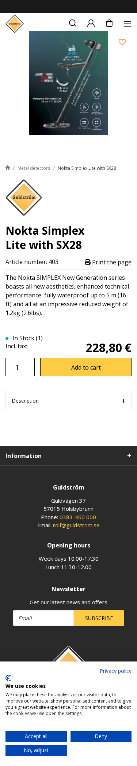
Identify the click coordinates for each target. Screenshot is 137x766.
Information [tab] (23, 456)
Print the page (111, 262)
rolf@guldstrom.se (76, 525)
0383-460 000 (78, 517)
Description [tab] (25, 400)
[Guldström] (14, 24)
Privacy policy (116, 670)
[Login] (91, 22)
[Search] (73, 22)
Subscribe (99, 618)
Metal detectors (34, 168)
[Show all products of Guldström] (23, 197)
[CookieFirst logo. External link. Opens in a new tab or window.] (8, 678)
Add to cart (86, 367)
